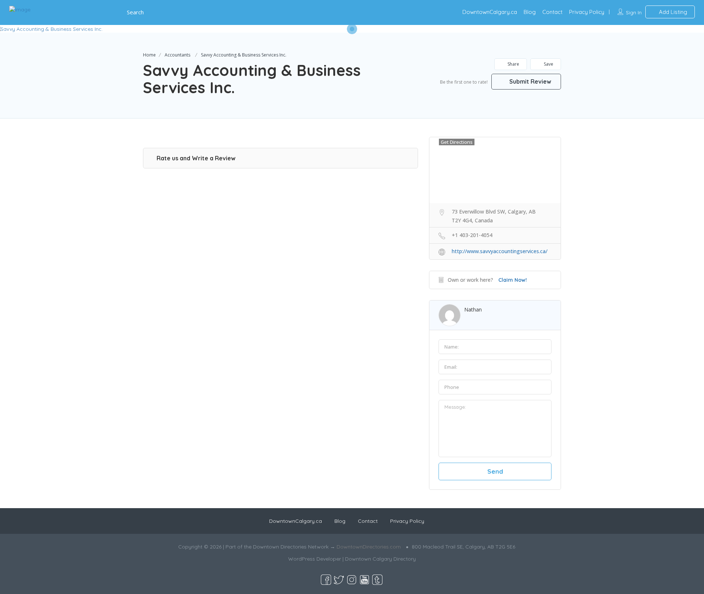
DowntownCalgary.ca (489, 11)
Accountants (177, 55)
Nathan (473, 309)
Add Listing (672, 11)
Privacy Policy (586, 11)
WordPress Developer (314, 558)
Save (548, 64)
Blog (530, 11)
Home (149, 55)
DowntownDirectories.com (369, 546)
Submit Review (529, 81)
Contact (552, 11)
